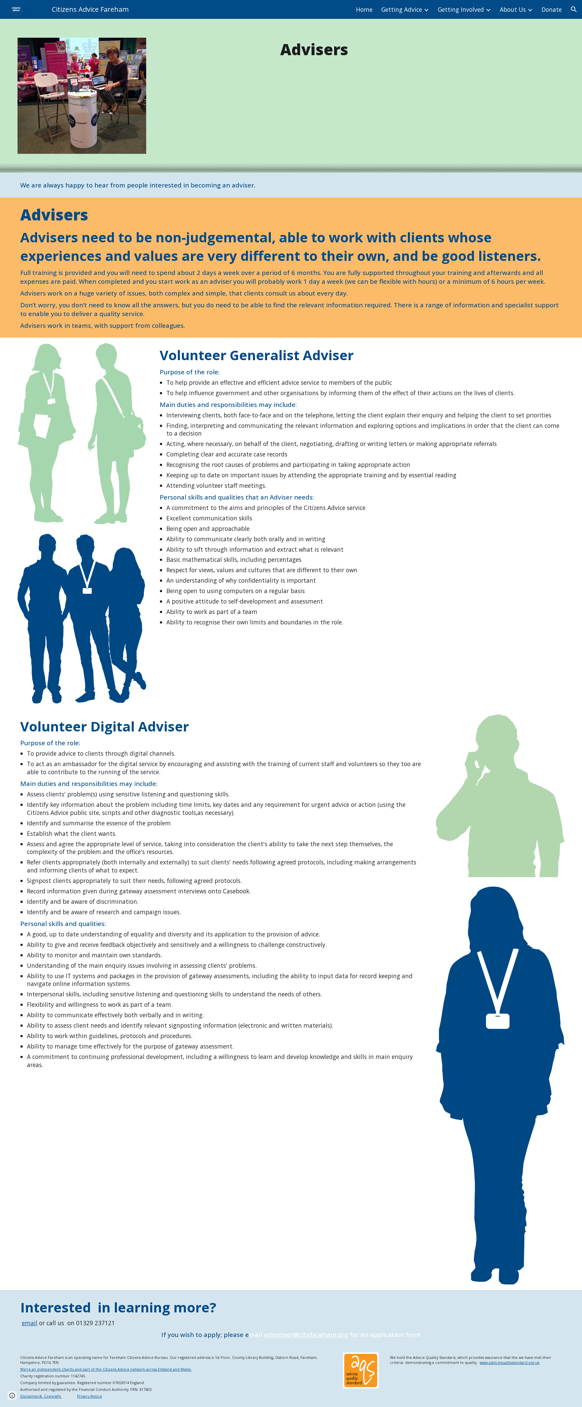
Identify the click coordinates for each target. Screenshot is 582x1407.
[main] (314, 49)
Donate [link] (552, 9)
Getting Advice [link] (401, 9)
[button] (574, 9)
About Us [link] (513, 9)
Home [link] (364, 9)
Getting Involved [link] (461, 9)
